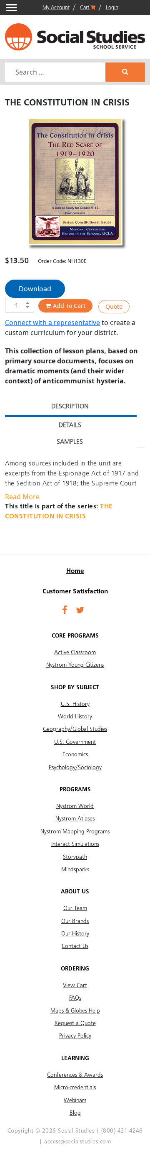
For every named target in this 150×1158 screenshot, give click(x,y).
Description (69, 406)
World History (75, 717)
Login (112, 7)
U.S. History (75, 704)
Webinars (75, 1100)
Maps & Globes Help (75, 1011)
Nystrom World (75, 806)
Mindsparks (75, 870)
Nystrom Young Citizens (75, 665)
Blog (75, 1113)
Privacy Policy (75, 1036)
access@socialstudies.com (77, 1142)
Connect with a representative (52, 322)
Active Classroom (75, 652)
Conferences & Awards (75, 1075)
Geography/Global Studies (75, 729)
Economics (75, 755)
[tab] (70, 407)
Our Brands (75, 921)
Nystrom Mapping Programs (75, 832)
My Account (56, 7)
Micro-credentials (75, 1087)
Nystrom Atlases (75, 819)
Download (35, 288)
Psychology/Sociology (75, 767)
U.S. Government (75, 742)
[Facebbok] (65, 610)
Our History (75, 934)
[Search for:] (56, 72)
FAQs (75, 998)
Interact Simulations (75, 844)
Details (70, 425)
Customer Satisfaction (75, 591)
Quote (113, 306)
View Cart (75, 985)
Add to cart (69, 306)
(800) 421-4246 (122, 1131)
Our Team (75, 908)
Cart (85, 7)
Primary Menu (11, 7)
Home (75, 571)
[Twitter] (80, 610)
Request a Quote (75, 1023)
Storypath (75, 857)
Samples (70, 442)
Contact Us (75, 946)
